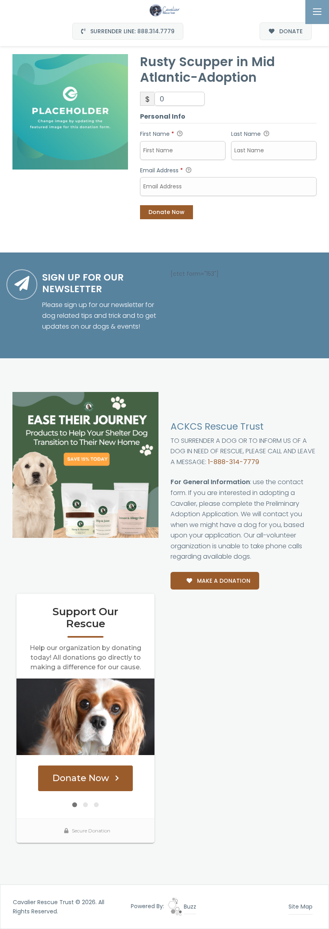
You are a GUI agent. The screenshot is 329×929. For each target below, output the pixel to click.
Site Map (300, 907)
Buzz (189, 907)
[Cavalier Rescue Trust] (164, 10)
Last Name (246, 134)
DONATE (290, 31)
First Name (157, 134)
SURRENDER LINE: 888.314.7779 (132, 31)
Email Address (161, 170)
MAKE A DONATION (222, 581)
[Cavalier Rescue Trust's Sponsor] (85, 464)
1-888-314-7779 (233, 462)
